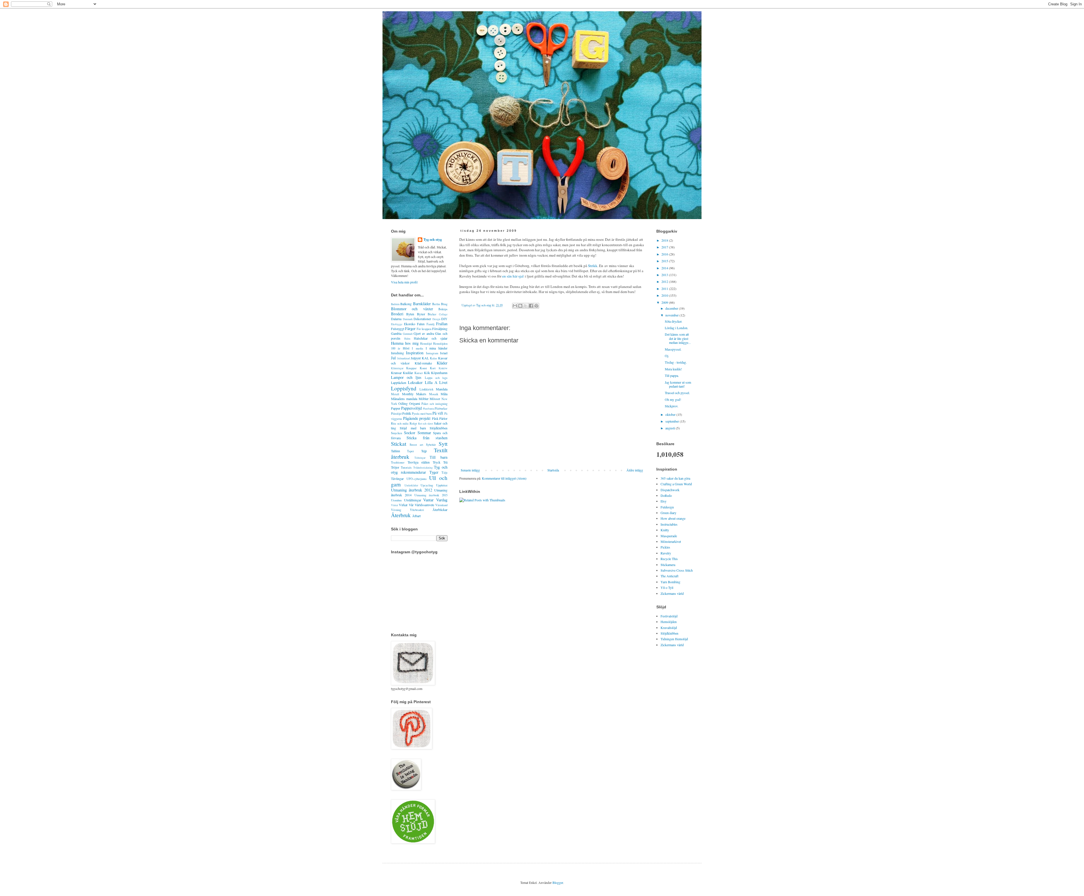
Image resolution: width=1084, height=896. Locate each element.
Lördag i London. (676, 327)
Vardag (441, 499)
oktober (670, 414)
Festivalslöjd (669, 616)
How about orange (673, 518)
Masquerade (669, 536)
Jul (393, 357)
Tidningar (419, 458)
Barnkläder (422, 303)
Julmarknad (403, 358)
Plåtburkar (441, 408)
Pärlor (443, 418)
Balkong (406, 303)
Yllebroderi (417, 510)
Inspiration (414, 352)
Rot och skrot (425, 423)
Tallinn (395, 451)
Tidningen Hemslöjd (674, 639)
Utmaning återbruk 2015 (431, 495)
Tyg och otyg (432, 239)
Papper (395, 408)
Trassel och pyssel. (677, 392)
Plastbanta (428, 408)
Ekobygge (396, 324)
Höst (406, 348)
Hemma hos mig (405, 343)
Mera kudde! (673, 369)
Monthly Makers (414, 394)
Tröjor (395, 467)
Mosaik (433, 394)
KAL (425, 358)
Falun (421, 324)
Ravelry (666, 553)
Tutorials (406, 467)
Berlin (436, 304)
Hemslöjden (669, 621)
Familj (430, 324)
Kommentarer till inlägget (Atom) (504, 478)
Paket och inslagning (434, 404)
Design (436, 319)
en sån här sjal (513, 276)
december (672, 308)
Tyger (433, 472)
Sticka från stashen (426, 437)
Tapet (410, 451)
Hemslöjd (426, 344)
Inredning (397, 353)
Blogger (557, 882)
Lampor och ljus (406, 377)
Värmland (441, 505)
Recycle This (669, 558)
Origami (414, 403)
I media (417, 348)
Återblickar (439, 509)
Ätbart (416, 515)
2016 (665, 254)
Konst (423, 368)
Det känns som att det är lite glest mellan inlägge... (678, 338)
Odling (403, 403)
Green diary (668, 512)
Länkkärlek (426, 389)
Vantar (428, 499)
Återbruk (401, 515)
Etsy (663, 501)
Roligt (413, 423)
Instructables (669, 524)
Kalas (433, 358)
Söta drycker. (673, 321)
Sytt (443, 443)
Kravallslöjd (669, 627)
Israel (443, 353)
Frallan (441, 323)
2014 (665, 268)
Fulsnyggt (397, 328)
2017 (665, 247)
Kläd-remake (423, 363)
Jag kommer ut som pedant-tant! (678, 384)
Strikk (592, 265)
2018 (665, 240)
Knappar (411, 368)
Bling (444, 304)
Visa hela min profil (404, 282)
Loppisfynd (403, 388)
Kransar (396, 372)
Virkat (403, 504)
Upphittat (441, 485)
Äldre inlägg (634, 470)
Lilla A (431, 382)
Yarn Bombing (670, 582)
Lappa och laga (436, 378)
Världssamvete (424, 504)
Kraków (443, 368)
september (672, 421)
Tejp (424, 451)
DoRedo (666, 495)
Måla (444, 394)
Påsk (435, 418)
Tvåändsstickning (423, 467)
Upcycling (427, 485)
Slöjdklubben (438, 428)
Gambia (396, 333)
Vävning (396, 510)
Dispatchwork (670, 490)
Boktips (442, 309)
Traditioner (398, 462)
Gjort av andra (424, 333)
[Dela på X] (525, 306)
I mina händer (436, 348)
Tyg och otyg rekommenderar (419, 469)
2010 (665, 295)
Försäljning (439, 328)
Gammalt (408, 334)
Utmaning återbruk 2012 (411, 490)
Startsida (553, 470)
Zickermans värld (672, 593)
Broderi (397, 313)
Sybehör (431, 445)
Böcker (432, 314)
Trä (445, 462)
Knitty (665, 530)
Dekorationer (422, 318)
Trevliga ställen (419, 462)
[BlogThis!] (520, 306)
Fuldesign (667, 507)
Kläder (442, 363)
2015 (665, 261)
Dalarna (396, 318)
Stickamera (668, 564)
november (672, 315)
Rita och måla (399, 423)
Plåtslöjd (396, 414)
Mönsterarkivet (671, 541)
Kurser (418, 373)
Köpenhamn (439, 372)
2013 (665, 274)
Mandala (441, 389)
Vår (411, 504)
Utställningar (412, 500)
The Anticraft (669, 576)
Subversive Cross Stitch (677, 570)
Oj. (667, 355)
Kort (433, 368)
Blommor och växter (412, 308)
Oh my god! (673, 399)
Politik (406, 413)
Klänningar (397, 368)
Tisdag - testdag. (676, 362)
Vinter (394, 505)
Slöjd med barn (413, 428)
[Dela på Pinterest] (536, 306)
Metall (395, 394)
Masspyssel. (673, 349)
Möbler (424, 398)
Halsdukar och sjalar (430, 338)
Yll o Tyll (667, 587)
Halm (407, 338)
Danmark (408, 319)
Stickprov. (671, 406)
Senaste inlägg (470, 470)
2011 (665, 288)
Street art (416, 445)
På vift (437, 413)
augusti (670, 428)
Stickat (398, 443)
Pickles (665, 547)
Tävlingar (397, 478)
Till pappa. (672, 375)
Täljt (444, 473)
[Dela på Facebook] (531, 306)
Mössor (435, 398)
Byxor (421, 314)
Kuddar (408, 372)
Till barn (438, 457)
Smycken (396, 433)
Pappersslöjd (411, 408)
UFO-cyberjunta (416, 479)
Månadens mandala (404, 398)
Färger (410, 328)
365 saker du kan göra (675, 478)
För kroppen (424, 329)
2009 (665, 302)
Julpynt (416, 358)
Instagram (432, 353)
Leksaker (415, 382)
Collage (443, 314)
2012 (665, 281)
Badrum (395, 304)
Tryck (436, 462)
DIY (444, 318)
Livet (443, 382)
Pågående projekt (417, 418)
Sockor (409, 432)
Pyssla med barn (422, 414)
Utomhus (396, 500)
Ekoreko (409, 324)
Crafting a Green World (676, 484)
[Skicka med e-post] (515, 306)
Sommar (424, 432)
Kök (427, 372)
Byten (410, 314)
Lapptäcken (398, 382)
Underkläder (411, 485)
